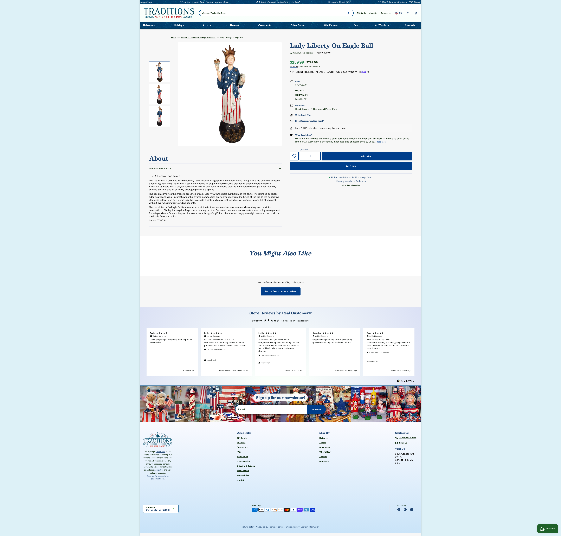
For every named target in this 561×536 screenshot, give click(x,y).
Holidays (323, 438)
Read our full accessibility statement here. (158, 477)
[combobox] (276, 13)
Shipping (294, 66)
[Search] (350, 13)
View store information (351, 185)
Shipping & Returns (246, 466)
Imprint (240, 480)
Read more (381, 142)
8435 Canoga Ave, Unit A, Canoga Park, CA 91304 (404, 458)
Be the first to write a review (280, 291)
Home (173, 37)
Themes (323, 456)
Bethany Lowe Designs (302, 53)
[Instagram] (411, 509)
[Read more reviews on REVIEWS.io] (405, 381)
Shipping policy (292, 527)
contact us (158, 470)
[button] (408, 13)
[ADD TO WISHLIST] (294, 156)
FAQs (239, 452)
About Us (241, 442)
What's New (325, 452)
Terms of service (277, 527)
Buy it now (351, 166)
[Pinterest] (405, 509)
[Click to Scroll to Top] (555, 519)
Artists (322, 442)
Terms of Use (243, 470)
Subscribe (316, 409)
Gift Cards (242, 438)
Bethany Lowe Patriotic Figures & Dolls (198, 37)
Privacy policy (262, 527)
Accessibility (243, 475)
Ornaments (324, 447)
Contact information (310, 527)
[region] (280, 352)
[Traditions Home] (168, 13)
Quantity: (304, 150)
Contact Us (242, 447)
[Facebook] (399, 509)
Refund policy (248, 527)
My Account (242, 456)
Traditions (160, 451)
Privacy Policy (243, 461)
